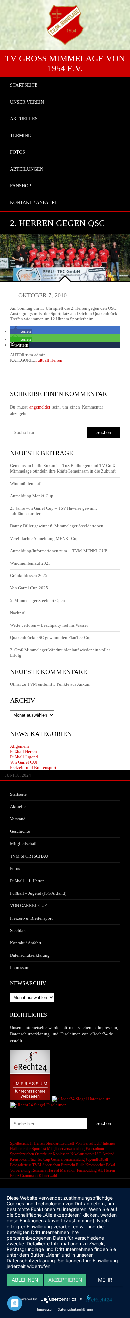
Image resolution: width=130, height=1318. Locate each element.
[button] (21, 331)
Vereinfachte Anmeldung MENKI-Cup (44, 538)
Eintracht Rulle (72, 1165)
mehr (105, 1280)
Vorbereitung (20, 1170)
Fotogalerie (19, 1165)
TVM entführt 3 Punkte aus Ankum (58, 684)
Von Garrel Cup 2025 (29, 587)
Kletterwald (48, 1175)
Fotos (15, 868)
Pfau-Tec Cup (39, 1159)
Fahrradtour (95, 1148)
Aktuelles (18, 806)
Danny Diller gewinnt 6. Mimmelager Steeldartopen (56, 525)
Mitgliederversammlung (66, 1148)
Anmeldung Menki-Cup (31, 495)
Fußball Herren (48, 360)
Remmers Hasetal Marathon (53, 1170)
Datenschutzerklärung (30, 955)
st (30, 1165)
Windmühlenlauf (25, 483)
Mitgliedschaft (23, 843)
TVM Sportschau (46, 1165)
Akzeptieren (65, 1280)
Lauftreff (67, 1143)
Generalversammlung (68, 1159)
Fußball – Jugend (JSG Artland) (38, 893)
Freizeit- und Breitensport (33, 767)
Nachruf (17, 612)
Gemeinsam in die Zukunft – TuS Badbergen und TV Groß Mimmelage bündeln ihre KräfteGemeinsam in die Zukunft (63, 468)
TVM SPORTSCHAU (29, 856)
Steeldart (18, 930)
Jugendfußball (97, 1159)
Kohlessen (61, 1154)
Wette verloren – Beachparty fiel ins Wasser (49, 625)
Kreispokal (18, 1159)
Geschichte (20, 831)
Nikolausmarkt (82, 1154)
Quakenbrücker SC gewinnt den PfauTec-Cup (51, 637)
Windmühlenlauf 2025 (30, 563)
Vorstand (18, 818)
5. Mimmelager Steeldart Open (37, 600)
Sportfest (39, 1148)
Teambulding (86, 1170)
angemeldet (39, 407)
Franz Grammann (24, 1175)
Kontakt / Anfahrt (25, 942)
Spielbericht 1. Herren (27, 1143)
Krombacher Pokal (100, 1165)
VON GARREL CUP (28, 905)
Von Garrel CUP (24, 762)
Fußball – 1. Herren (27, 880)
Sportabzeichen (22, 1154)
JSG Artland (104, 1154)
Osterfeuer (43, 1154)
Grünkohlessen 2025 (28, 575)
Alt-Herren (106, 1170)
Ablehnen (25, 1280)
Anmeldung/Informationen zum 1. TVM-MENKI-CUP (58, 550)
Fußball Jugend (24, 756)
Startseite (18, 794)
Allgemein (19, 746)
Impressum (19, 967)
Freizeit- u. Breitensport (31, 918)
